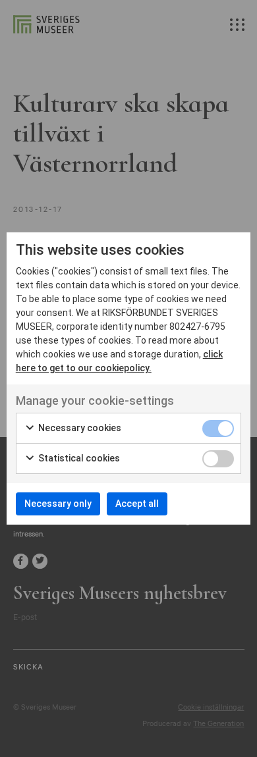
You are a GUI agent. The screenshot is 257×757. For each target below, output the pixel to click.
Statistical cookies (78, 458)
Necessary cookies (78, 428)
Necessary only (58, 503)
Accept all (137, 503)
